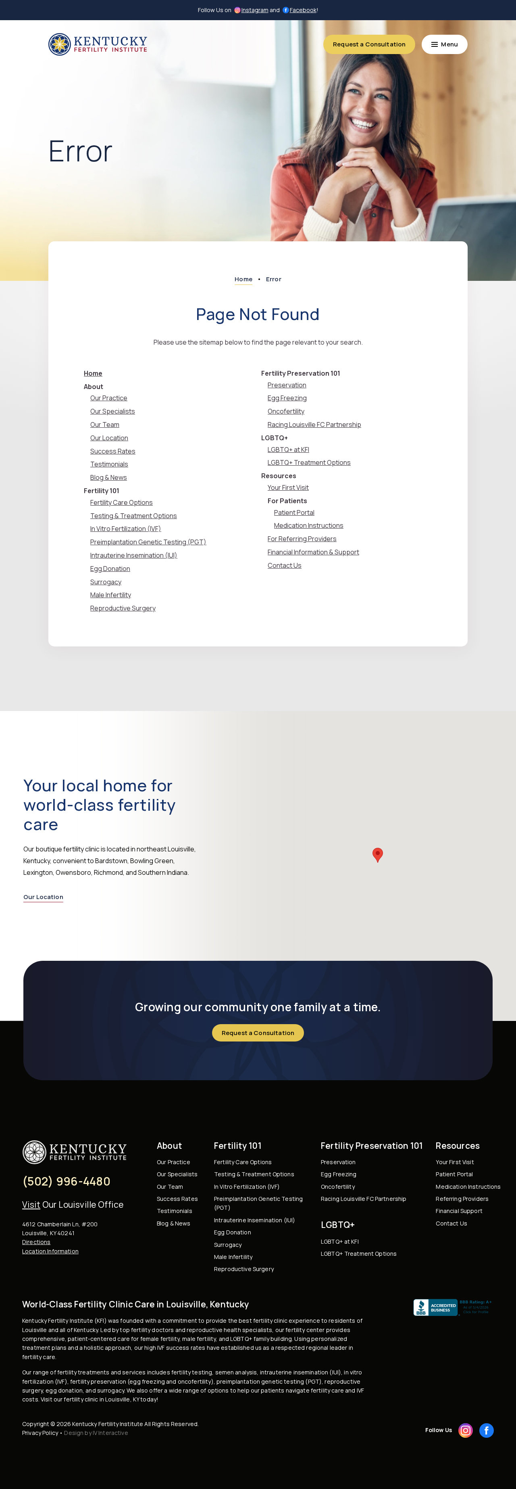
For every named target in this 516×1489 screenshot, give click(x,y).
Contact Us (285, 565)
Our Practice (108, 397)
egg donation (64, 1390)
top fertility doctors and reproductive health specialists (196, 1330)
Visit (31, 1204)
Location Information (50, 1251)
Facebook (303, 10)
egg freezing (147, 1381)
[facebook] (486, 1430)
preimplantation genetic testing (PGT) (269, 1381)
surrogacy (110, 1390)
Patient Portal (294, 512)
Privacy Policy (40, 1433)
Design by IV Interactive (96, 1433)
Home (93, 373)
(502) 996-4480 (66, 1181)
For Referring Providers (302, 538)
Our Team (104, 424)
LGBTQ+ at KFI (288, 449)
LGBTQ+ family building (261, 1339)
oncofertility (194, 1381)
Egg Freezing (287, 397)
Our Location (109, 437)
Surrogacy (105, 581)
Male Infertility (110, 594)
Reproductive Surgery (123, 608)
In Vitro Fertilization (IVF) (125, 528)
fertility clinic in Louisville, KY (101, 1399)
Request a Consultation (369, 44)
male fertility (199, 1339)
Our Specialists (112, 411)
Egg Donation (110, 568)
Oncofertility (286, 411)
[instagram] (465, 1430)
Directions (36, 1242)
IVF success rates (181, 1347)
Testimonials (109, 464)
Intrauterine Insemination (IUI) (133, 555)
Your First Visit (288, 487)
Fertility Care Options (121, 502)
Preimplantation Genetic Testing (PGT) (148, 541)
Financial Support (459, 1211)
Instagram (254, 10)
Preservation (287, 385)
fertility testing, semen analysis (214, 1372)
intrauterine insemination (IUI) (300, 1372)
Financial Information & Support (313, 552)
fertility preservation (98, 1381)
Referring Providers (462, 1198)
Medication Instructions (308, 525)
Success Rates (112, 451)
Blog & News (108, 477)
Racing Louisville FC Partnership (314, 424)
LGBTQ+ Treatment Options (309, 462)
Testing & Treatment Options (133, 515)
